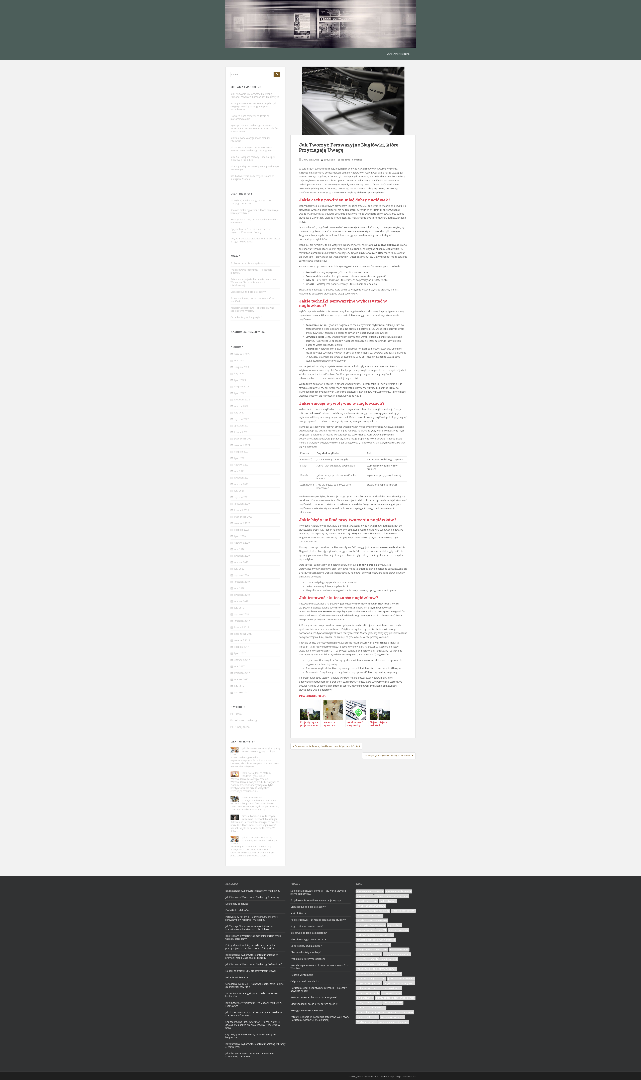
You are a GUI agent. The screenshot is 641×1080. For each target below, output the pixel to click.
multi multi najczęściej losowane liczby (375, 935)
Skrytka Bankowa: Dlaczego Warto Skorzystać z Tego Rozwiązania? (255, 240)
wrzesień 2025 (242, 354)
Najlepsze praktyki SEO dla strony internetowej (250, 970)
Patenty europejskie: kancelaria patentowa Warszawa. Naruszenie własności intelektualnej (253, 282)
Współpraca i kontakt (399, 54)
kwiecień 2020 (242, 555)
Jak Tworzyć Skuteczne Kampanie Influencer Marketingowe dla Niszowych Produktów (249, 928)
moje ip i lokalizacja (398, 930)
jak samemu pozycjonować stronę (373, 910)
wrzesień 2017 (242, 640)
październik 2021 (243, 438)
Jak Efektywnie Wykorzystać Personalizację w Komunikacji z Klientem (249, 1055)
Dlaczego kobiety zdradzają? (305, 952)
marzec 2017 (241, 679)
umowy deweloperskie (367, 1017)
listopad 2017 (241, 627)
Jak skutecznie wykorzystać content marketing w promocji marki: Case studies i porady (251, 956)
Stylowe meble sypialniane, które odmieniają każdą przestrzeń (255, 211)
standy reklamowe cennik (369, 1002)
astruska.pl (329, 159)
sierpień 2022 (241, 386)
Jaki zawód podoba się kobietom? (308, 932)
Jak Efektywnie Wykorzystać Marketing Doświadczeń (253, 964)
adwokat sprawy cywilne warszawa (391, 896)
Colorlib (383, 1076)
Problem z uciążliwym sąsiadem (248, 263)
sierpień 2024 (241, 367)
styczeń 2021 (241, 497)
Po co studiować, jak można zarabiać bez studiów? (253, 300)
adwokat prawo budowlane (370, 891)
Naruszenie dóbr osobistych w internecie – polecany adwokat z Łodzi (318, 989)
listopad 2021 (241, 432)
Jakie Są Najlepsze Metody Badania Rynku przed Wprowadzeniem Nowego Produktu (251, 776)
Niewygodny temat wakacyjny (306, 1010)
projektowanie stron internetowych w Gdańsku (379, 988)
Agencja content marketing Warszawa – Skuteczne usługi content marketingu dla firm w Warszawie (255, 128)
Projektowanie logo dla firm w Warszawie (376, 968)
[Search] (277, 74)
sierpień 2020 (241, 529)
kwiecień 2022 (242, 399)
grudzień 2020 (242, 503)
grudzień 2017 (242, 620)
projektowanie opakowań (369, 983)
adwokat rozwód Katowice (398, 891)
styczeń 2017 (241, 692)
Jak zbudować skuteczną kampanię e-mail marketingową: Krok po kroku (255, 751)
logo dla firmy (394, 925)
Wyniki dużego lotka (366, 1022)
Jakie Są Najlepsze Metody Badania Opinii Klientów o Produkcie (253, 158)
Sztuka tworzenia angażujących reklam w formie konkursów (251, 995)
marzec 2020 (241, 562)
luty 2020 (239, 568)
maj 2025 (239, 360)
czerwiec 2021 (242, 464)
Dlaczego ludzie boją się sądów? (248, 291)
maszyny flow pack (365, 930)
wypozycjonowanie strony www (393, 1022)
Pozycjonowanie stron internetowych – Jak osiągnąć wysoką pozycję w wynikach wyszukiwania (254, 106)
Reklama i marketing (351, 159)
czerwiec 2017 (242, 659)
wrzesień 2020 (242, 523)
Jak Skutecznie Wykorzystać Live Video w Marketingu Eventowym (253, 1004)
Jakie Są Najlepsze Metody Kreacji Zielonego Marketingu (255, 168)
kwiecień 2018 (242, 594)
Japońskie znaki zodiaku (403, 910)
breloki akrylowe (388, 901)
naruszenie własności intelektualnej (373, 944)
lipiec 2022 (240, 393)
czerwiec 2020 (242, 542)
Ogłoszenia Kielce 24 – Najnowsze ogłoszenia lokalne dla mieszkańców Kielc (254, 985)
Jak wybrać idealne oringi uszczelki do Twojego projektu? (251, 202)
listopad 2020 (241, 510)
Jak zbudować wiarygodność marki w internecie (250, 139)
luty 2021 (239, 490)
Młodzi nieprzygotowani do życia (308, 939)
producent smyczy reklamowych (372, 964)
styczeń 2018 (241, 614)
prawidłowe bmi (389, 959)
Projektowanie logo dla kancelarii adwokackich (379, 973)
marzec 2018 (241, 601)
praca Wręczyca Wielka (367, 959)
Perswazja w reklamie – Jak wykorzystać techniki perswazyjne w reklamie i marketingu (251, 918)
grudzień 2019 (242, 581)
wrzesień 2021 (242, 445)
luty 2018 (239, 607)
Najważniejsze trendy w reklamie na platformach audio (250, 117)
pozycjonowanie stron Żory (397, 954)
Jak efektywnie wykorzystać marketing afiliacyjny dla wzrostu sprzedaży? (253, 937)
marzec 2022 (241, 406)
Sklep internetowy (252, 797)
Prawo (238, 713)
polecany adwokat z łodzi (369, 954)
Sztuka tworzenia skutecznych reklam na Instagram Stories (252, 177)
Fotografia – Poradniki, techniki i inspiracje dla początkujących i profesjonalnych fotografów (250, 947)
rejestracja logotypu (391, 993)
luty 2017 (239, 685)
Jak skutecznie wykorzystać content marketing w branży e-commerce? (255, 1045)
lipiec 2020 (240, 536)
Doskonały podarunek (237, 903)
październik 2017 (243, 633)
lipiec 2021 (240, 458)
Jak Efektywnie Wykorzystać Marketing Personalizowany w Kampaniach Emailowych (255, 95)
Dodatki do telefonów (237, 910)
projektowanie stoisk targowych (399, 983)
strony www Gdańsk (393, 1002)
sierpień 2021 (241, 451)
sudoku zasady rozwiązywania (371, 1007)
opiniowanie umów (399, 949)
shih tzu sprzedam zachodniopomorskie (395, 997)
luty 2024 (239, 373)
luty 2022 (239, 412)
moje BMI (381, 930)
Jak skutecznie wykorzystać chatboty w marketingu (252, 890)
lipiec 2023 (240, 380)
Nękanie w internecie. (236, 977)
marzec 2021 (241, 484)
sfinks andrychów (365, 997)
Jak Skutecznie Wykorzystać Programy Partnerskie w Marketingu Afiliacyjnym (251, 149)
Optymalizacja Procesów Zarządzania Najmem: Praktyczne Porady (251, 230)
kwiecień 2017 (242, 672)
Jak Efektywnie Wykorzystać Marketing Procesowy (252, 897)
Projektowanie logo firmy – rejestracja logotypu (251, 271)
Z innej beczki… (243, 726)
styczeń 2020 (241, 575)
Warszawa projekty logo (392, 1017)
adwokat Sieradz (364, 896)
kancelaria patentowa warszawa (372, 920)
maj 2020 (239, 549)
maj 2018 (239, 588)
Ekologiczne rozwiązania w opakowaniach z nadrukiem (254, 221)
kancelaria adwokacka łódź (369, 915)
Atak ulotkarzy (298, 913)
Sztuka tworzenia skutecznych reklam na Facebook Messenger (259, 817)
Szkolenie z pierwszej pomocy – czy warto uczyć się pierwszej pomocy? (318, 892)
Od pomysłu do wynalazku (304, 981)
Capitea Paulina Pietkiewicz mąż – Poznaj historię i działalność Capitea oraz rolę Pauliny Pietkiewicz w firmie (252, 1024)
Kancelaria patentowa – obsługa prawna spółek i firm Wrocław (252, 309)
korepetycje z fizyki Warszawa (371, 925)
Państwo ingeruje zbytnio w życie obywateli (314, 997)
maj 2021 (239, 471)
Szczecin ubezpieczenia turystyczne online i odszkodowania (385, 1012)
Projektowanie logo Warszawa (371, 978)
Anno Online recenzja (367, 901)
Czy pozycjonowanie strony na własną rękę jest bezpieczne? (251, 1036)
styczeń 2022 (241, 419)
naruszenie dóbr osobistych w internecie (376, 939)
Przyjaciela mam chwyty (368, 993)
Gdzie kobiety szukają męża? (246, 317)
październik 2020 (243, 516)
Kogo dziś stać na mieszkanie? (306, 926)
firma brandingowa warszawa (371, 905)
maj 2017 (239, 666)
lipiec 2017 (240, 653)
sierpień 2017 (241, 646)
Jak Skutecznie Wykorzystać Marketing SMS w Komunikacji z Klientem (254, 840)
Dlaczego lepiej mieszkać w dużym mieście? (314, 1003)
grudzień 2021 (242, 425)
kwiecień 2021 (242, 477)
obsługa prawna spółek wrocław (372, 949)
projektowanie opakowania (401, 978)
